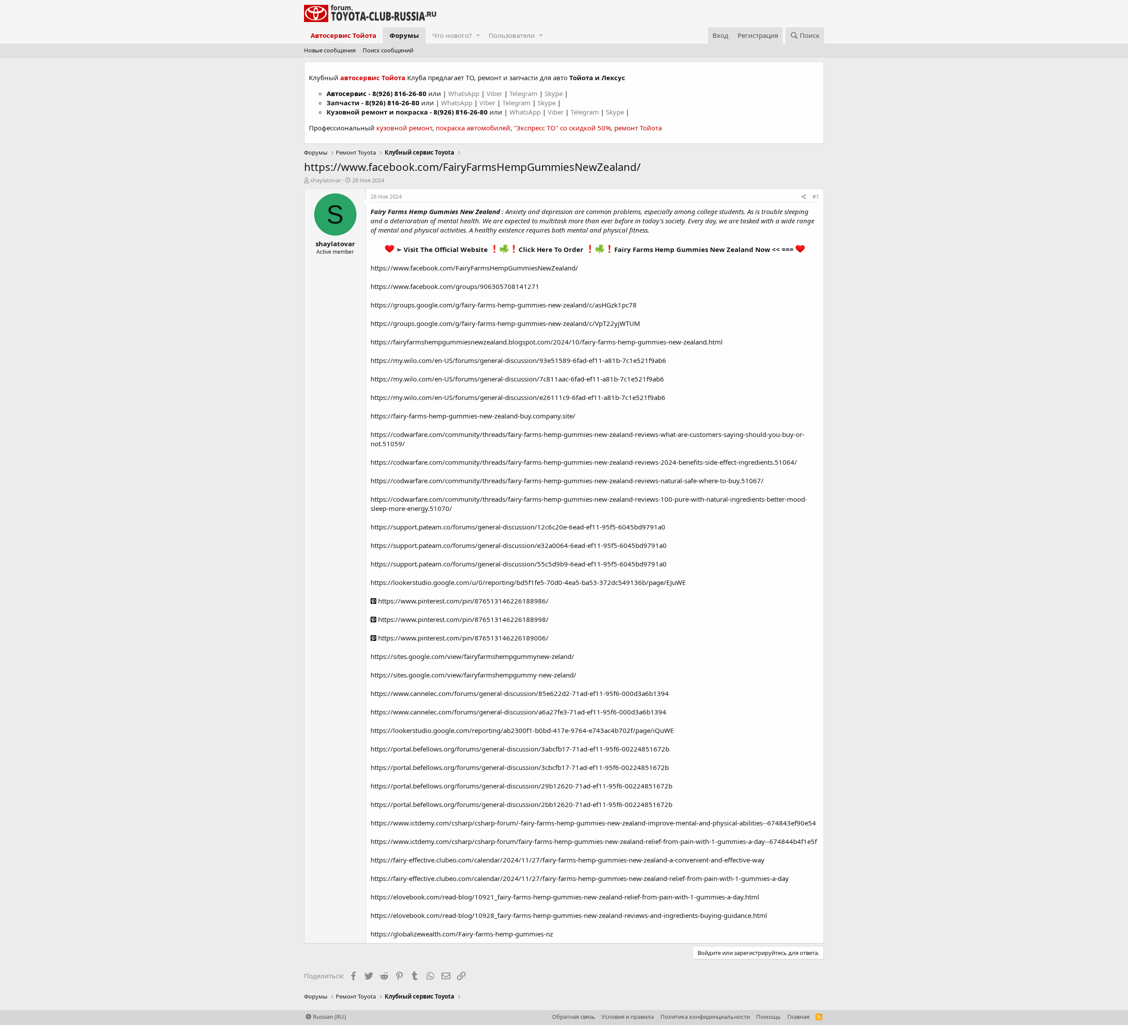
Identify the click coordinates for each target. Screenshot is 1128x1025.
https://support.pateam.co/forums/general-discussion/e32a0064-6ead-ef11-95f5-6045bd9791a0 (519, 545)
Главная (798, 1017)
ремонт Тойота (638, 127)
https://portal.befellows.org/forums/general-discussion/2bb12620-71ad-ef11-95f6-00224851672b (521, 804)
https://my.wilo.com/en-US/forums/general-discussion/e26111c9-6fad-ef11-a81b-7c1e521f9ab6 (518, 397)
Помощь (768, 1017)
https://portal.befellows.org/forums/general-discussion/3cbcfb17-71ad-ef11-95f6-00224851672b (520, 767)
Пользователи (512, 35)
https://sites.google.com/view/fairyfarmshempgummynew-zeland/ (472, 656)
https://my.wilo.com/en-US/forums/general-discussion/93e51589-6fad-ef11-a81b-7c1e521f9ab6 (518, 360)
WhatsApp (464, 93)
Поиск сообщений (388, 50)
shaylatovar (325, 180)
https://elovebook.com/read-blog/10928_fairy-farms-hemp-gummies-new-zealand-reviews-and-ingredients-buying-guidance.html (569, 915)
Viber (494, 93)
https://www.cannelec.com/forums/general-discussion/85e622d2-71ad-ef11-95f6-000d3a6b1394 (520, 693)
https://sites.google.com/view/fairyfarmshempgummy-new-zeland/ (473, 674)
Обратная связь (573, 1017)
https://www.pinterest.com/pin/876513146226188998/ (462, 619)
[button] (478, 35)
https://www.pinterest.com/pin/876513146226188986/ (462, 600)
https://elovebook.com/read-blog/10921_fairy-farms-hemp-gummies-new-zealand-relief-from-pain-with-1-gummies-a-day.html (565, 896)
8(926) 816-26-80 (399, 93)
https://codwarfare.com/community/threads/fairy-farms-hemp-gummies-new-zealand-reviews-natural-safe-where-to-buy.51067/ (567, 480)
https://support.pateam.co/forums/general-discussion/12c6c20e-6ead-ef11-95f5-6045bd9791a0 (518, 526)
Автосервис (347, 93)
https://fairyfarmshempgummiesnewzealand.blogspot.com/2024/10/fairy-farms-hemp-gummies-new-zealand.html (547, 341)
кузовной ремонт (404, 127)
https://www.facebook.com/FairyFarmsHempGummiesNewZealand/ (474, 267)
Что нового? (452, 35)
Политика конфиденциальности (705, 1017)
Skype (554, 93)
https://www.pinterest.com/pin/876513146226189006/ (462, 637)
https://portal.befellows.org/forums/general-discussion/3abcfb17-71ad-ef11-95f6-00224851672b (520, 748)
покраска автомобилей (473, 127)
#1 (816, 196)
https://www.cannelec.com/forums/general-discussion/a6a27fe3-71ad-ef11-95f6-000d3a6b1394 (518, 711)
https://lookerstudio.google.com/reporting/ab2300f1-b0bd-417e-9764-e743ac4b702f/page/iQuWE (522, 730)
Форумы (404, 35)
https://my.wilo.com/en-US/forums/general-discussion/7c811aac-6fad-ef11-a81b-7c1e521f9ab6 (517, 378)
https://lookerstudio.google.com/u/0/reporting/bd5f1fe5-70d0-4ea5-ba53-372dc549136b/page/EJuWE (528, 582)
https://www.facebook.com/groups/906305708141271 (455, 286)
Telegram (524, 93)
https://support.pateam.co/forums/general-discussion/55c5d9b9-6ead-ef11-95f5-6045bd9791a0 (519, 563)
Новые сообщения (330, 50)
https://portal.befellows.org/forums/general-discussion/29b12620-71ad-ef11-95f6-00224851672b (521, 785)
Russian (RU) (329, 1017)
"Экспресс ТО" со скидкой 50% (562, 127)
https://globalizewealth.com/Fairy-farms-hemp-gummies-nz (462, 933)
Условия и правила (627, 1017)
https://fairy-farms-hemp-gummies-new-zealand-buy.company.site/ (473, 415)
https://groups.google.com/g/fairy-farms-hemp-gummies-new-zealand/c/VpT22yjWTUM (505, 323)
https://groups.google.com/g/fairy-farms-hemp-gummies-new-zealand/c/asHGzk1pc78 (504, 304)
